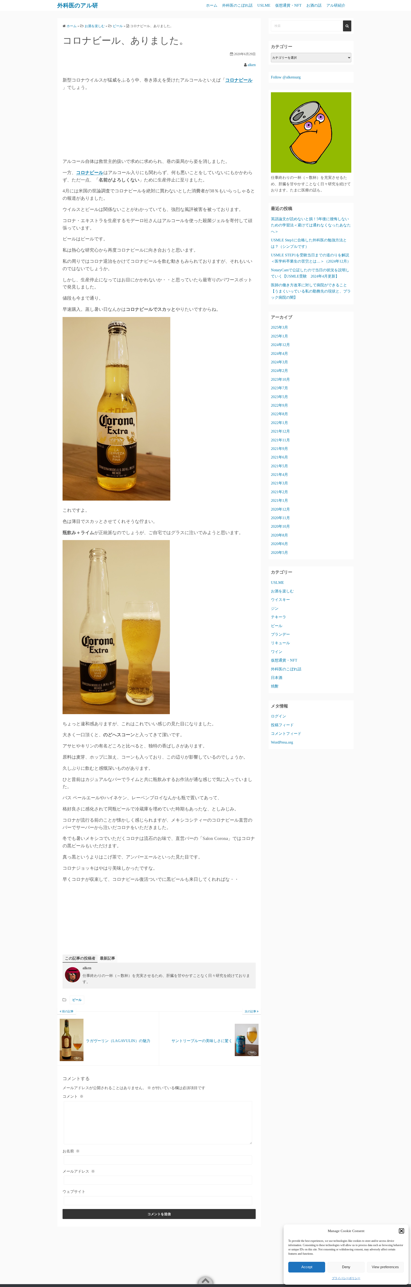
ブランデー (280, 634)
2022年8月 (279, 414)
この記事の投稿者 (80, 958)
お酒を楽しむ (282, 591)
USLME (263, 5)
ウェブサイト (74, 1192)
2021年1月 (279, 500)
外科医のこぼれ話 (237, 5)
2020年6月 (279, 544)
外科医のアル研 (77, 5)
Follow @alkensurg (286, 77)
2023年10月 (280, 379)
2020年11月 (280, 518)
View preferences (385, 1267)
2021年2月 (279, 492)
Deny (346, 1267)
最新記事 (107, 958)
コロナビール (238, 80)
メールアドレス (79, 1171)
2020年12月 (280, 509)
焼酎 (275, 686)
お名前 (71, 1151)
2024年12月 (280, 345)
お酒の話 (314, 5)
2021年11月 (280, 440)
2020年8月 (279, 535)
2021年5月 (279, 466)
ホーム (211, 5)
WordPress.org (282, 742)
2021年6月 (279, 457)
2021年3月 (279, 483)
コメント (73, 1096)
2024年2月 (279, 371)
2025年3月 (279, 327)
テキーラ (278, 617)
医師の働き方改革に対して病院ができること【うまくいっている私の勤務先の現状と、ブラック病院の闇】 (311, 291)
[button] (401, 1230)
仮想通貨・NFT (288, 5)
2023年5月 (279, 397)
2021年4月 (279, 475)
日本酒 (276, 678)
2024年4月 (279, 353)
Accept (306, 1267)
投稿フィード (282, 725)
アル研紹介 (335, 5)
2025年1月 (279, 336)
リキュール (280, 643)
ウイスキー (280, 600)
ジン (275, 608)
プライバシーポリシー (346, 1278)
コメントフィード (286, 733)
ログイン (278, 716)
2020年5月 (279, 553)
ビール (77, 1000)
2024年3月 (279, 362)
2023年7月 (279, 388)
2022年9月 (279, 405)
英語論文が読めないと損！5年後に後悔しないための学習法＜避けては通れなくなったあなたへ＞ (311, 225)
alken (252, 65)
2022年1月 (279, 423)
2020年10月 (280, 526)
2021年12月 (280, 431)
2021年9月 (279, 449)
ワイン (276, 652)
